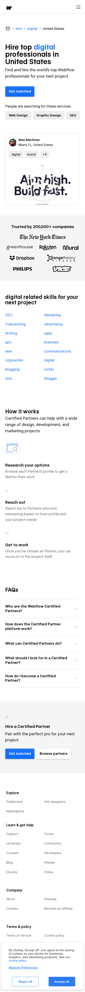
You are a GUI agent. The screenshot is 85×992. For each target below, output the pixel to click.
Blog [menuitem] (9, 862)
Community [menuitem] (52, 843)
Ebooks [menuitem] (11, 872)
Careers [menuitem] (12, 908)
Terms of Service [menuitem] (18, 935)
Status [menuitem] (48, 872)
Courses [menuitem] (12, 853)
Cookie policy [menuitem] (54, 935)
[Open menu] (78, 7)
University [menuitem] (13, 843)
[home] (8, 8)
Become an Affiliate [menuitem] (58, 908)
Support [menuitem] (12, 834)
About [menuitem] (10, 899)
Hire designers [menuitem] (54, 801)
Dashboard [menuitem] (14, 801)
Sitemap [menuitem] (50, 899)
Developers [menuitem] (52, 853)
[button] (44, 154)
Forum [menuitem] (49, 834)
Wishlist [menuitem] (49, 862)
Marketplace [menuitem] (15, 811)
